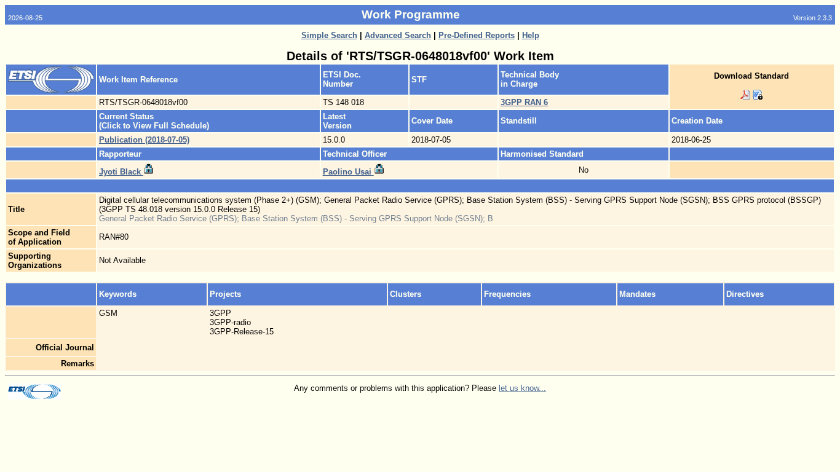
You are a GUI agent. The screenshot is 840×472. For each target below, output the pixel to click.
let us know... (522, 388)
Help (530, 35)
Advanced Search (398, 35)
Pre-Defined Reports (476, 35)
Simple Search (329, 35)
